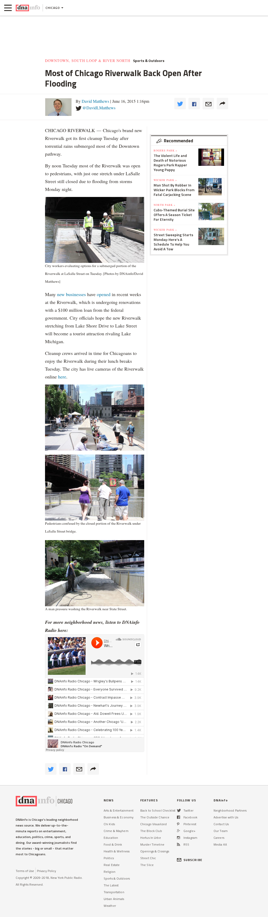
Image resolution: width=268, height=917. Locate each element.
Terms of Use (25, 870)
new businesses (71, 294)
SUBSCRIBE (192, 859)
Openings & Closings (154, 851)
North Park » (164, 205)
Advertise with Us (226, 817)
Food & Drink (113, 844)
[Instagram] (178, 837)
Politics (109, 858)
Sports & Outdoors (117, 878)
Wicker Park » (165, 180)
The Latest (111, 885)
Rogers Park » (165, 150)
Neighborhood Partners (230, 810)
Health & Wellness (117, 851)
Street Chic (148, 858)
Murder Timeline (152, 844)
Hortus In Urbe (150, 837)
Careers (219, 837)
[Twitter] (179, 810)
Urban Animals (114, 898)
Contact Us (221, 824)
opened (103, 294)
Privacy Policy (46, 870)
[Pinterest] (178, 824)
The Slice (147, 864)
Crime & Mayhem (116, 830)
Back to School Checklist (157, 810)
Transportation (114, 892)
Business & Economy (118, 817)
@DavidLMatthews (98, 107)
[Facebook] (178, 817)
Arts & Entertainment (118, 810)
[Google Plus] (178, 830)
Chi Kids (109, 824)
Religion (109, 871)
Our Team (221, 830)
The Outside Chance (154, 817)
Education (111, 837)
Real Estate (112, 864)
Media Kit (220, 844)
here (62, 376)
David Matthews (95, 101)
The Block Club (151, 830)
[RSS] (178, 844)
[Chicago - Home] (28, 8)
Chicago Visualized (153, 824)
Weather (110, 905)
